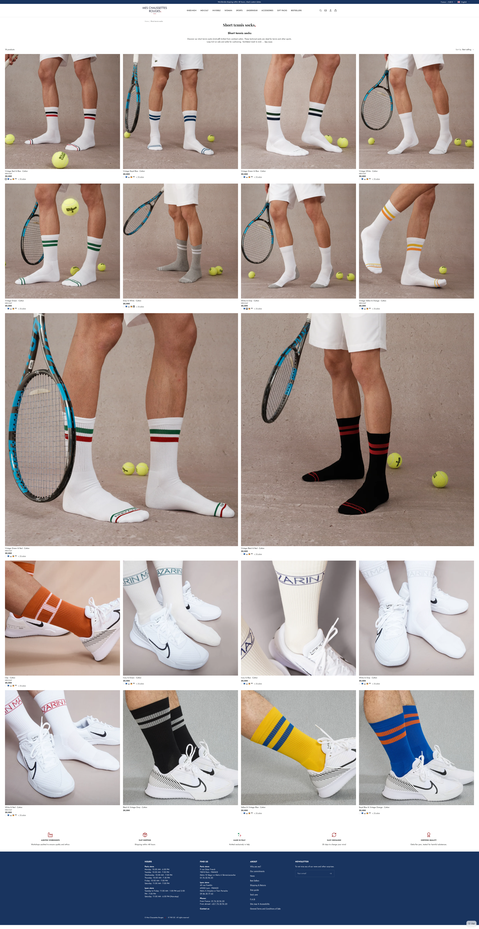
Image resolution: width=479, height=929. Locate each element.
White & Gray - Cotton (250, 300)
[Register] (331, 873)
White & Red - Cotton (13, 807)
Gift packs (282, 10)
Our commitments (257, 871)
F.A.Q (252, 899)
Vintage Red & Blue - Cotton (16, 171)
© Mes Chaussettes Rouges (154, 917)
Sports (239, 10)
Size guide (254, 890)
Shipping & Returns (258, 885)
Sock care (254, 894)
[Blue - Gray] (8, 179)
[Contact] (325, 10)
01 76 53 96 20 (206, 877)
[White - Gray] (11, 179)
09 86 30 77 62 (206, 893)
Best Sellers (254, 880)
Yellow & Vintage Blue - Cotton (253, 807)
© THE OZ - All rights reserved (178, 917)
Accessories (267, 10)
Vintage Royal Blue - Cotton (134, 171)
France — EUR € (447, 2)
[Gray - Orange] (13, 179)
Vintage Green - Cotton (14, 300)
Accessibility (265, 904)
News (252, 875)
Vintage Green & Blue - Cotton (253, 171)
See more (268, 41)
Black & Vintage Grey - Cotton (135, 807)
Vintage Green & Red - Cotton (17, 548)
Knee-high (191, 10)
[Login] (330, 10)
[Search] (320, 10)
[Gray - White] (16, 179)
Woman (228, 10)
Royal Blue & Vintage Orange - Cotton (374, 807)
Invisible (216, 10)
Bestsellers (296, 10)
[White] (6, 179)
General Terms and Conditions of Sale (265, 908)
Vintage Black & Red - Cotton (252, 548)
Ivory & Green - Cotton (132, 677)
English (464, 2)
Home (147, 21)
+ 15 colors (18, 179)
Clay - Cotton (10, 677)
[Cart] (335, 10)
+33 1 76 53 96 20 (219, 904)
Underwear (251, 10)
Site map (253, 904)
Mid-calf (204, 10)
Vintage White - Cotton (368, 171)
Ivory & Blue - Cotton (249, 677)
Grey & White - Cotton (132, 300)
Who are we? (255, 866)
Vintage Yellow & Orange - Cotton (372, 300)
